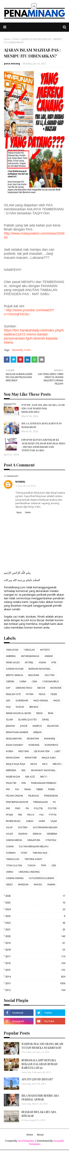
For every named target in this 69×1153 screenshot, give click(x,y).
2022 (35, 922)
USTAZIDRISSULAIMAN (41, 878)
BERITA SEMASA (14, 675)
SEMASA (37, 833)
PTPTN (52, 814)
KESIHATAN (33, 738)
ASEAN (42, 662)
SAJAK (53, 821)
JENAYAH (10, 726)
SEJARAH (22, 833)
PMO (18, 808)
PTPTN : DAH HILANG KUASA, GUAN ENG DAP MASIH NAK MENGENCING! (43, 408)
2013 (35, 983)
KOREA (9, 751)
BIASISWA (33, 675)
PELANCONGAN (14, 795)
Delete (28, 512)
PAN (23, 783)
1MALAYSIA (12, 649)
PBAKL (27, 789)
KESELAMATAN (14, 738)
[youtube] (50, 1021)
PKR (8, 808)
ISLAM (9, 719)
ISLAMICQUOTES (27, 719)
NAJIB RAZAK (13, 776)
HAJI (8, 706)
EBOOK (41, 687)
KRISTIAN (23, 751)
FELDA (42, 694)
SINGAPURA (33, 840)
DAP (8, 687)
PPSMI (9, 814)
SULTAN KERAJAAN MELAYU (33, 846)
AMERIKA (11, 656)
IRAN (50, 713)
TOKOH (31, 865)
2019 (35, 943)
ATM (53, 662)
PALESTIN (11, 783)
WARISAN (23, 884)
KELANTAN (53, 726)
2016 (35, 963)
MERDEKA (11, 770)
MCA (45, 764)
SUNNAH (11, 852)
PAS (17, 789)
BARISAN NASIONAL (40, 668)
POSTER (52, 808)
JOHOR (23, 726)
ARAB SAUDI (13, 662)
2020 (35, 936)
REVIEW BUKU (13, 821)
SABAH (29, 821)
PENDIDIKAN (51, 795)
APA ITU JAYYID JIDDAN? (37, 1079)
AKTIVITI (45, 649)
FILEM (54, 694)
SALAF (9, 827)
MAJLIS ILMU (49, 757)
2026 (35, 895)
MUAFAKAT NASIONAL (43, 770)
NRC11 (44, 776)
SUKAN (10, 846)
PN (27, 808)
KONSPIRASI (51, 745)
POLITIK (38, 808)
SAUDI (9, 833)
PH (54, 802)
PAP (8, 789)
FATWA (30, 694)
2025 (35, 902)
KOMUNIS (34, 745)
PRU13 (30, 814)
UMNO (9, 871)
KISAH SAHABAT (14, 745)
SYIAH (15, 39)
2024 (35, 909)
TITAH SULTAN (14, 865)
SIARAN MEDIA (14, 840)
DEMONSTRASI (24, 687)
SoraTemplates (26, 1140)
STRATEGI (50, 840)
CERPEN (10, 681)
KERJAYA (37, 732)
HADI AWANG (40, 700)
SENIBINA (52, 833)
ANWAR (48, 656)
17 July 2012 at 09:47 (26, 485)
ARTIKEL (29, 662)
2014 (35, 976)
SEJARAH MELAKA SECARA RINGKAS (38, 1114)
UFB (53, 865)
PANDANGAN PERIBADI (43, 783)
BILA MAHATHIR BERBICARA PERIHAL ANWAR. (40, 1097)
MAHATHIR (31, 757)
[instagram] (19, 1021)
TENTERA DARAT (33, 859)
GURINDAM (22, 700)
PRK (20, 814)
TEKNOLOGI (12, 859)
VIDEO (9, 884)
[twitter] (50, 1012)
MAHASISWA (13, 757)
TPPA (43, 865)
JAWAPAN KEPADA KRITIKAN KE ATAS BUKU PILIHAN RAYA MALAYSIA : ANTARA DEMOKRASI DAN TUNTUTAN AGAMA (43, 445)
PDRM (51, 789)
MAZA (33, 764)
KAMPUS (37, 726)
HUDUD (20, 706)
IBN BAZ (34, 706)
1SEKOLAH (29, 649)
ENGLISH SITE (13, 694)
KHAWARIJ (17, 350)
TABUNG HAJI (39, 852)
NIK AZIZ (30, 776)
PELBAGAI (33, 795)
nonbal (20, 481)
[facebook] (19, 1012)
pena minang (12, 63)
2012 (35, 990)
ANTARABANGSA (30, 656)
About (40, 1134)
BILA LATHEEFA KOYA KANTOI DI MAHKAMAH (41, 425)
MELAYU (57, 764)
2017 (35, 956)
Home (7, 39)
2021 (35, 929)
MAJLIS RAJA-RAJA (15, 764)
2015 (35, 970)
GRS (8, 700)
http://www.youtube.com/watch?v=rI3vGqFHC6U (29, 312)
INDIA (39, 713)
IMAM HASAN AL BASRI (18, 713)
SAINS (42, 821)
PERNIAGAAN (40, 802)
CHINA (22, 681)
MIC (23, 770)
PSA (41, 814)
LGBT (58, 751)
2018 (35, 949)
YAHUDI (38, 884)
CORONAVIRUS (50, 681)
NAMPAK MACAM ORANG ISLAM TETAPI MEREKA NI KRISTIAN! (42, 1046)
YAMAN (51, 884)
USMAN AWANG (15, 878)
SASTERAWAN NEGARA (45, 827)
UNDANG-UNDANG (29, 871)
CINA (34, 681)
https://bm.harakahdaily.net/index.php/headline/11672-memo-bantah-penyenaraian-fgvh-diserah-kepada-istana (34, 336)
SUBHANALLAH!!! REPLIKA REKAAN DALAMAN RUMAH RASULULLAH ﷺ (39, 1064)
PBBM (39, 789)
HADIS (56, 700)
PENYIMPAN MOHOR (17, 802)
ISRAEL (45, 719)
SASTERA (23, 827)
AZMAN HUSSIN (14, 668)
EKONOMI (55, 687)
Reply (19, 512)
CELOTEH (49, 675)
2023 (35, 916)
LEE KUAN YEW (41, 751)
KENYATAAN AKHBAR (17, 732)
